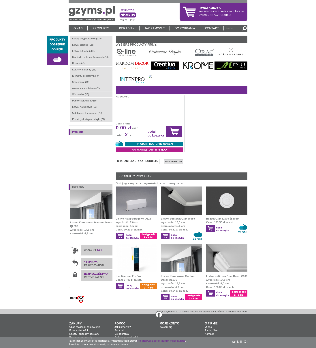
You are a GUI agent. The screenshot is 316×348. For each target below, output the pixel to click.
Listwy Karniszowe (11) (84, 106)
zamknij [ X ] (239, 341)
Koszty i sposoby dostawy (84, 333)
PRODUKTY (101, 28)
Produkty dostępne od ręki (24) (88, 119)
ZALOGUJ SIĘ (206, 15)
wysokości (151, 183)
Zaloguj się (166, 326)
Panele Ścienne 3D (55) (84, 100)
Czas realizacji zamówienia (84, 326)
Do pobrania (121, 333)
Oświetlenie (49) (80, 82)
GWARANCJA (173, 161)
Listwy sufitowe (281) (83, 51)
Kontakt (209, 333)
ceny (131, 183)
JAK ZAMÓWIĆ (154, 28)
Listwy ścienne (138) (83, 44)
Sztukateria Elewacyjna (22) (87, 113)
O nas (208, 326)
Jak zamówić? (122, 326)
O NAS (78, 28)
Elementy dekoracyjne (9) (85, 75)
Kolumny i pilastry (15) (84, 69)
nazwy (172, 183)
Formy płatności (78, 330)
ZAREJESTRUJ (223, 15)
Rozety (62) (78, 63)
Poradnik (119, 330)
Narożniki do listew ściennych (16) (90, 57)
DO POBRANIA (185, 28)
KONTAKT (212, 28)
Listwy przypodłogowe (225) (86, 38)
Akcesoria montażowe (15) (86, 88)
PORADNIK (127, 28)
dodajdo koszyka (132, 236)
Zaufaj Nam (211, 330)
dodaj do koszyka (156, 133)
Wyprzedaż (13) (80, 94)
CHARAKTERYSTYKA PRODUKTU (137, 160)
